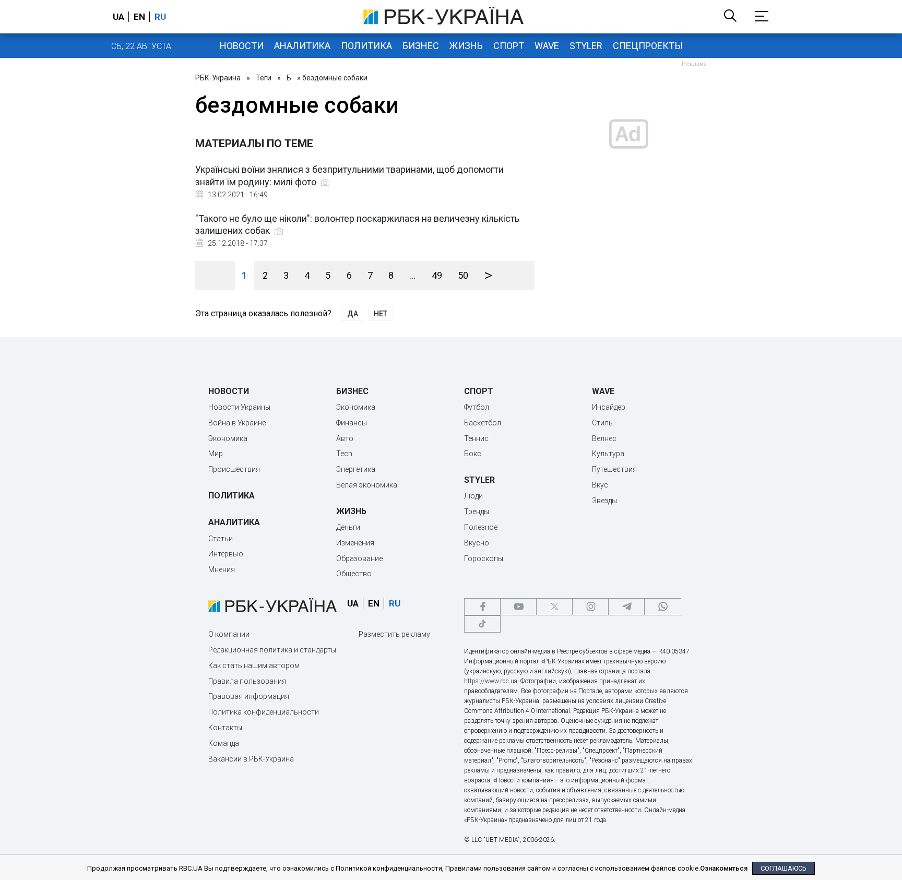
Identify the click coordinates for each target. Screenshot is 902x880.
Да (352, 314)
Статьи (220, 538)
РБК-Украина (218, 78)
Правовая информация (248, 696)
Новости (242, 45)
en (139, 16)
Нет (380, 314)
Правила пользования (247, 681)
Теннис (476, 438)
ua (118, 16)
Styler (585, 45)
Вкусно (476, 543)
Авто (344, 438)
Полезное (480, 527)
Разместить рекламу (394, 634)
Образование (359, 558)
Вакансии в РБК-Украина (251, 759)
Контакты (225, 727)
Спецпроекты (648, 45)
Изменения (355, 543)
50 (463, 275)
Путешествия (614, 469)
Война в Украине (237, 423)
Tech (344, 453)
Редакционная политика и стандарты (272, 650)
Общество (354, 573)
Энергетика (355, 469)
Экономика (227, 438)
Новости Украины (239, 407)
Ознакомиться (723, 868)
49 (437, 275)
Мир (215, 453)
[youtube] (518, 606)
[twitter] (554, 606)
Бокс (472, 453)
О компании (229, 634)
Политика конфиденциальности (263, 712)
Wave (547, 45)
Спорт (508, 45)
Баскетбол (482, 423)
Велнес (604, 438)
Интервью (225, 554)
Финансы (351, 423)
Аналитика (302, 45)
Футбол (476, 407)
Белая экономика (366, 485)
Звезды (604, 500)
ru (160, 16)
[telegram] (626, 606)
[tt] (482, 624)
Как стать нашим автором (254, 665)
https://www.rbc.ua (490, 681)
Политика (366, 45)
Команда (223, 743)
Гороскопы (483, 558)
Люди (473, 496)
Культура (608, 453)
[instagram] (590, 606)
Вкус (600, 485)
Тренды (476, 511)
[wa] (662, 606)
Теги (263, 78)
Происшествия (234, 469)
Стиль (602, 423)
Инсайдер (608, 407)
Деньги (348, 527)
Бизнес (420, 45)
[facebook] (482, 606)
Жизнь (466, 45)
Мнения (221, 569)
